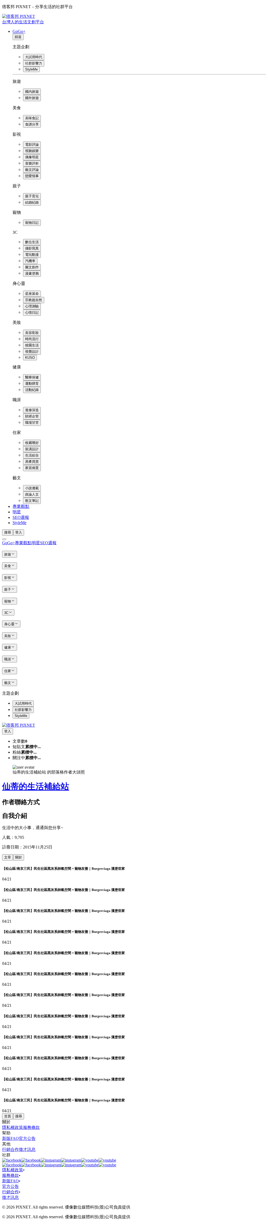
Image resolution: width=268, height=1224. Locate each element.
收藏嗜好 (32, 443)
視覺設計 (32, 351)
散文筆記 (32, 501)
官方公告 (27, 1138)
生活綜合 (32, 455)
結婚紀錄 (32, 202)
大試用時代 (33, 57)
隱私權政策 (12, 1127)
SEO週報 (21, 517)
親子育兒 (32, 196)
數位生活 (32, 242)
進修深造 (32, 410)
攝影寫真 (32, 248)
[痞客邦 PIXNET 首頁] (18, 725)
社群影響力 (33, 63)
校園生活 (32, 345)
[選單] (4, 539)
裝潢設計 (32, 449)
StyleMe (31, 69)
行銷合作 (10, 1149)
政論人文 (32, 494)
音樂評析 (32, 163)
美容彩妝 (32, 333)
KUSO (30, 358)
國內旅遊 (32, 92)
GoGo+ (19, 31)
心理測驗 (32, 306)
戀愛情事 (32, 176)
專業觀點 (21, 506)
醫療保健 (32, 377)
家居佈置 (32, 468)
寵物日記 (32, 223)
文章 (7, 857)
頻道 (18, 37)
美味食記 (32, 118)
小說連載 (32, 488)
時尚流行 (32, 339)
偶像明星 (32, 157)
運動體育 (32, 383)
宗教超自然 (33, 300)
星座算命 (32, 294)
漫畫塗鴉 (32, 273)
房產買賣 (32, 462)
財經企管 (32, 416)
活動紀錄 (32, 390)
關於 (18, 857)
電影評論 (32, 144)
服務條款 (31, 1127)
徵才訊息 (27, 1149)
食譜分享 (32, 124)
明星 (17, 512)
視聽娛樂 (32, 151)
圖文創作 (32, 267)
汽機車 (30, 261)
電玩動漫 (32, 255)
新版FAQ (10, 1138)
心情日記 (32, 312)
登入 (18, 532)
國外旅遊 (32, 98)
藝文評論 (32, 170)
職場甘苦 (32, 423)
